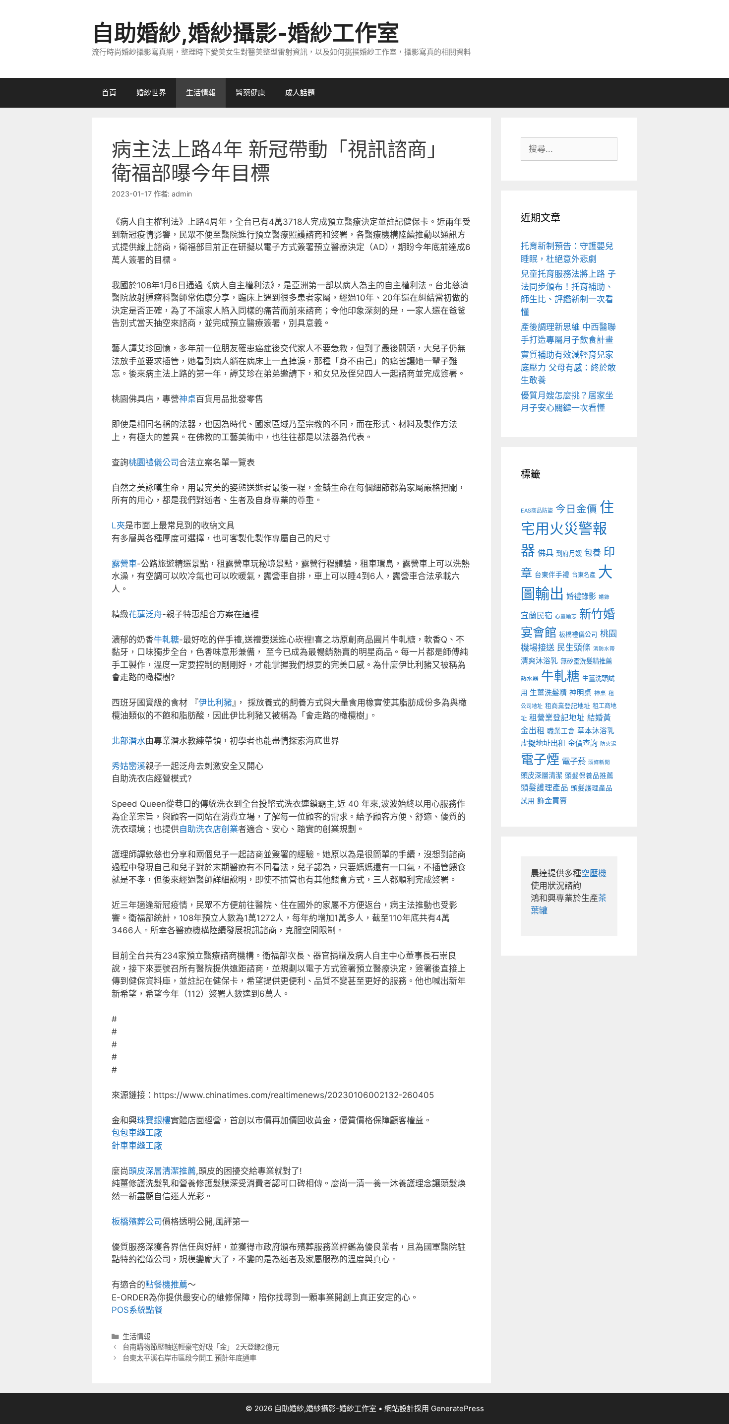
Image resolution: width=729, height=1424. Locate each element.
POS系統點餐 (137, 1310)
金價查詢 (583, 743)
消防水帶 (604, 649)
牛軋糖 (166, 640)
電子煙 (540, 759)
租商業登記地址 (567, 706)
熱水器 (530, 678)
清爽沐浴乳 (539, 660)
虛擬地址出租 (543, 743)
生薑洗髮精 (548, 692)
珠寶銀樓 (154, 1120)
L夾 (118, 525)
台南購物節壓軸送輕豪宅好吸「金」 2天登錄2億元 (200, 1347)
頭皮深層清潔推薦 (162, 1171)
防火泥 (608, 744)
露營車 (124, 564)
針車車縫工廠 (137, 1146)
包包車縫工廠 (137, 1133)
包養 (592, 553)
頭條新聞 (599, 762)
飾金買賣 (552, 800)
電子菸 (574, 761)
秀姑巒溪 (128, 766)
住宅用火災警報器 (567, 529)
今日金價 (576, 509)
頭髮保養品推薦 (589, 775)
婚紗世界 (151, 92)
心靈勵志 (566, 616)
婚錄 (604, 597)
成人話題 (300, 92)
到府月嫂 (569, 553)
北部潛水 (128, 741)
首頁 (109, 92)
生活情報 (201, 92)
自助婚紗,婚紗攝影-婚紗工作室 (245, 33)
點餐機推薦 (166, 1285)
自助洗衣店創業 (208, 829)
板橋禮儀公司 (578, 634)
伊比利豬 (215, 703)
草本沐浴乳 (595, 730)
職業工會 (561, 731)
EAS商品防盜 (537, 510)
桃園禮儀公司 (153, 462)
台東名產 (584, 575)
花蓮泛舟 (145, 614)
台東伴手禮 (552, 575)
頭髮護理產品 (544, 787)
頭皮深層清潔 (541, 775)
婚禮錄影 (581, 596)
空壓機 (594, 873)
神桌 (187, 399)
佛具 (545, 553)
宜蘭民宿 (536, 615)
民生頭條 (574, 647)
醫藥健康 (250, 92)
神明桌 (580, 692)
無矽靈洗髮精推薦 (586, 661)
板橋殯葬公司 (137, 1222)
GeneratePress (457, 1408)
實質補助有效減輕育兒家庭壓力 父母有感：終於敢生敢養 (568, 367)
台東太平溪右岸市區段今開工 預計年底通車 (189, 1358)
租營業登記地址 (557, 717)
